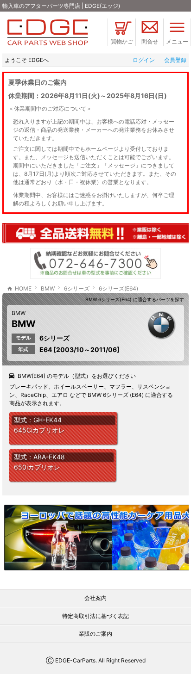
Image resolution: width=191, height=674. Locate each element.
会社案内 (95, 597)
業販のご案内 (95, 633)
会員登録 (175, 59)
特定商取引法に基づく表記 (95, 615)
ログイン (144, 59)
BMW (18, 312)
